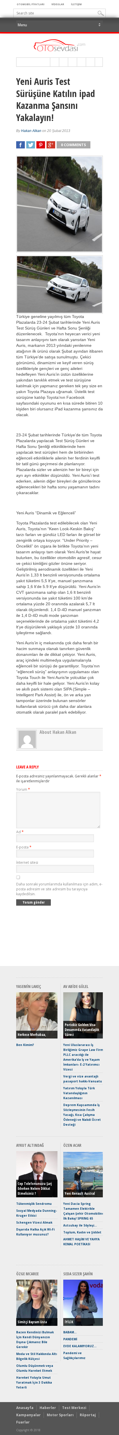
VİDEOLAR (57, 4)
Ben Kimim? (25, 1045)
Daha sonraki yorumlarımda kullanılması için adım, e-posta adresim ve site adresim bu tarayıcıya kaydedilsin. (59, 889)
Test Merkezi (74, 1407)
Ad (20, 831)
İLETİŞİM (76, 4)
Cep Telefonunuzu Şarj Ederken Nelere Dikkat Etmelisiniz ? (35, 1188)
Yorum (23, 789)
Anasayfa (25, 1407)
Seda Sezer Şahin (78, 1273)
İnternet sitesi (27, 862)
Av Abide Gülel (75, 986)
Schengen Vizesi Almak (34, 1222)
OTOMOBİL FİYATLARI (30, 4)
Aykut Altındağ (30, 1145)
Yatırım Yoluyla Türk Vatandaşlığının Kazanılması (79, 1093)
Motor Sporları (60, 1414)
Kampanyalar (28, 1414)
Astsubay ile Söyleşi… (80, 1225)
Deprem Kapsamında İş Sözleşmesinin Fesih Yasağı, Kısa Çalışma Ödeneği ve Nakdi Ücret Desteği (82, 1115)
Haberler (48, 1407)
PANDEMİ (70, 1339)
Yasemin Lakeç (28, 986)
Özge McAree (27, 1273)
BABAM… (70, 1332)
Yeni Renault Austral (80, 1193)
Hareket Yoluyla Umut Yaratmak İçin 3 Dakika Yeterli (34, 1382)
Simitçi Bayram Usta (32, 1321)
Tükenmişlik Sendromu (34, 1204)
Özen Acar (72, 1145)
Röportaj (88, 1414)
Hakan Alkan (31, 131)
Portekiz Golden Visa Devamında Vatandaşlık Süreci (82, 1029)
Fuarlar (23, 1422)
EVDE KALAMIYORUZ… (79, 1346)
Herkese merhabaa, (32, 1034)
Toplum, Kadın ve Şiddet (82, 1232)
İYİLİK (69, 1321)
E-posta (23, 847)
